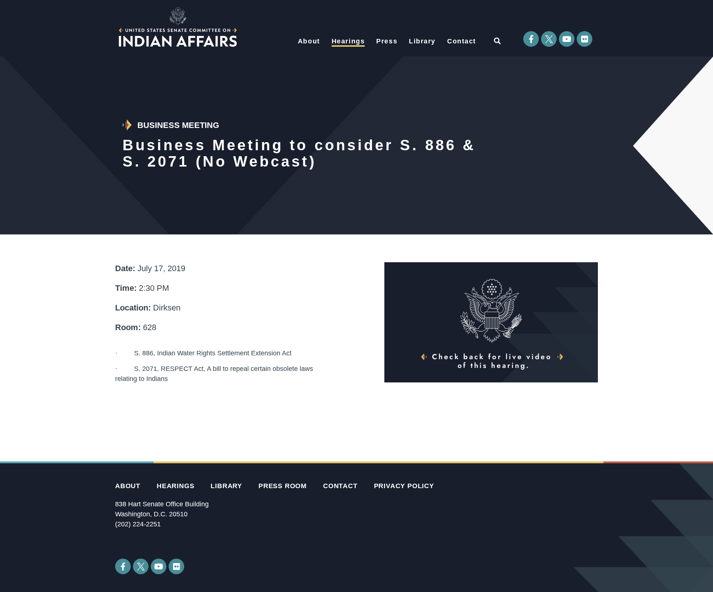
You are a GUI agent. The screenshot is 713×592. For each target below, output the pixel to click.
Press (386, 41)
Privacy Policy (404, 486)
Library (422, 41)
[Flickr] (584, 39)
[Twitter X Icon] (549, 39)
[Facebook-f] (531, 39)
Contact (461, 41)
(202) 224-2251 (138, 524)
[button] (497, 40)
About (309, 41)
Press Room (282, 486)
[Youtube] (566, 39)
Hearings (348, 41)
